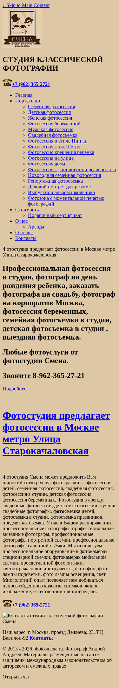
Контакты (25, 238)
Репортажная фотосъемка (55, 181)
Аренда (36, 226)
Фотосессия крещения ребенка (61, 152)
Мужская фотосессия (50, 129)
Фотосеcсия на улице (51, 158)
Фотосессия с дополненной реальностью (72, 169)
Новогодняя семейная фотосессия (64, 175)
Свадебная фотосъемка (52, 135)
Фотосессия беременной (54, 123)
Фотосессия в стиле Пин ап (58, 141)
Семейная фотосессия (51, 106)
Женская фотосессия (50, 118)
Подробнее (14, 388)
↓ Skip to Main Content (26, 5)
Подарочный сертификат (55, 215)
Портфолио (27, 100)
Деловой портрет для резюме (59, 186)
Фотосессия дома (46, 163)
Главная (23, 95)
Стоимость (27, 209)
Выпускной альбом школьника (61, 192)
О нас (21, 221)
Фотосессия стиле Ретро (54, 146)
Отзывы (24, 232)
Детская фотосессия (49, 112)
